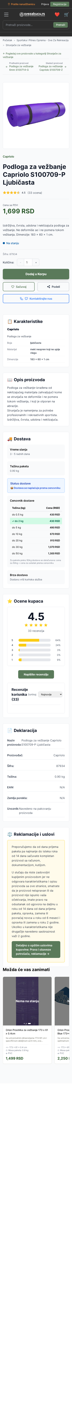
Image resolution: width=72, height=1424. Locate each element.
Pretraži (60, 24)
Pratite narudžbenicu (23, 4)
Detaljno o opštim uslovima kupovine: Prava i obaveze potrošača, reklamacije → (34, 949)
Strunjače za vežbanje (18, 45)
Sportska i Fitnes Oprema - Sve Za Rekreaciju (43, 40)
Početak (7, 40)
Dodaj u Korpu (36, 274)
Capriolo (8, 156)
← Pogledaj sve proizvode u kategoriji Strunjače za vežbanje (32, 55)
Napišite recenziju (36, 674)
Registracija (59, 4)
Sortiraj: (32, 694)
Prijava (45, 4)
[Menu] (6, 14)
